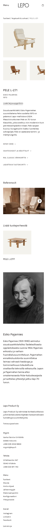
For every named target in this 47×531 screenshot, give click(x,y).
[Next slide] (40, 201)
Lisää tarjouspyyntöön (13, 103)
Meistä (6, 483)
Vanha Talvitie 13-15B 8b (13, 437)
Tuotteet (6, 479)
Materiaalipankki (10, 493)
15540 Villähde (9, 463)
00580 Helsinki (10, 441)
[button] (6, 5)
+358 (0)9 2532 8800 (12, 444)
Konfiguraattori (10, 496)
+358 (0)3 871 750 (10, 467)
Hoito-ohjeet (8, 486)
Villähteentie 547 (10, 460)
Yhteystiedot (8, 499)
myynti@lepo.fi (9, 447)
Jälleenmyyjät (9, 489)
